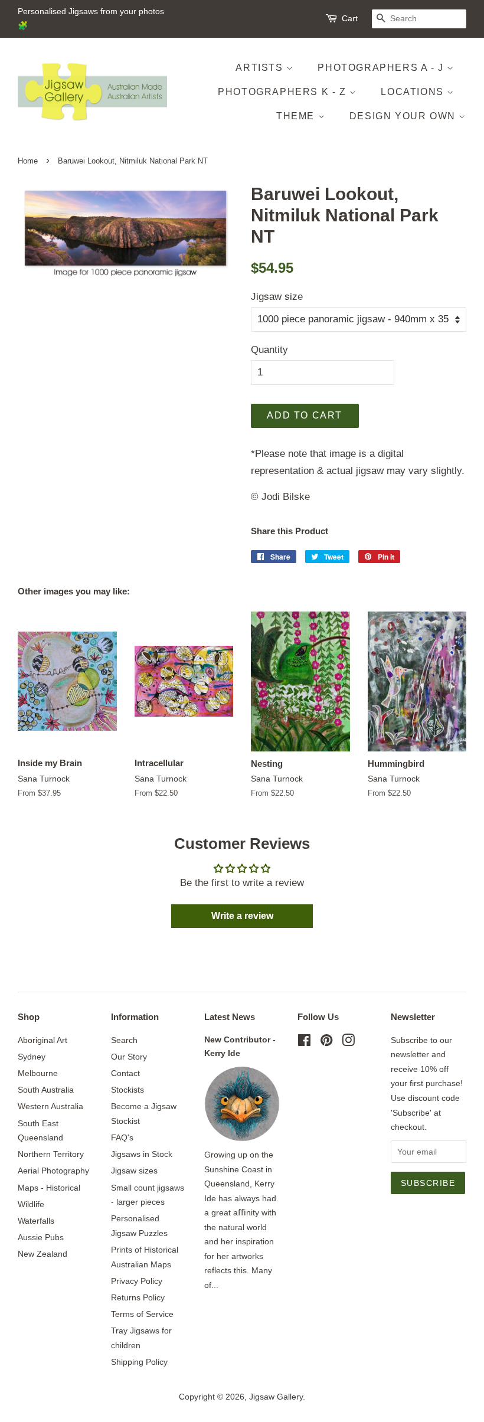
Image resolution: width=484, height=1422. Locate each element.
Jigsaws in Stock (141, 1154)
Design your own (404, 116)
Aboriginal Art (42, 1040)
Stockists (127, 1089)
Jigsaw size (277, 296)
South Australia (46, 1089)
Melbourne (38, 1073)
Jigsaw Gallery (276, 1396)
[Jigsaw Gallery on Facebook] (304, 1042)
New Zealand (42, 1253)
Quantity (269, 349)
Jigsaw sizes (134, 1170)
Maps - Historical (49, 1187)
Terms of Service (142, 1314)
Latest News (229, 1017)
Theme (297, 116)
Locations (414, 92)
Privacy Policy (136, 1281)
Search (124, 1040)
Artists (261, 68)
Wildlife (31, 1204)
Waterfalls (36, 1220)
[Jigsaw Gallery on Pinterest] (326, 1042)
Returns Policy (138, 1297)
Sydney (31, 1056)
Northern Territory (51, 1154)
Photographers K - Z (283, 92)
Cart (350, 18)
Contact (125, 1073)
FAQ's (122, 1137)
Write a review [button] (242, 916)
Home (28, 160)
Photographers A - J (382, 68)
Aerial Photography (53, 1170)
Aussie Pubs (41, 1237)
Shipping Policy (139, 1362)
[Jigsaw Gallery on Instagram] (348, 1042)
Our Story (129, 1056)
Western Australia (50, 1106)
